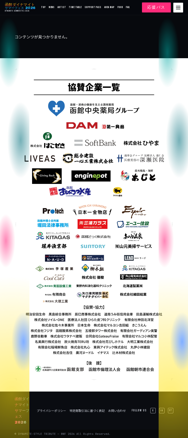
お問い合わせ (117, 410)
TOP (43, 7)
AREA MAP (109, 7)
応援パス (156, 7)
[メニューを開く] (178, 7)
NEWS (52, 7)
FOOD (120, 7)
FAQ (128, 7)
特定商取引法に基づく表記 (87, 410)
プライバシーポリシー (51, 410)
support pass (93, 7)
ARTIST (62, 7)
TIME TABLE (75, 7)
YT (171, 410)
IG (161, 410)
